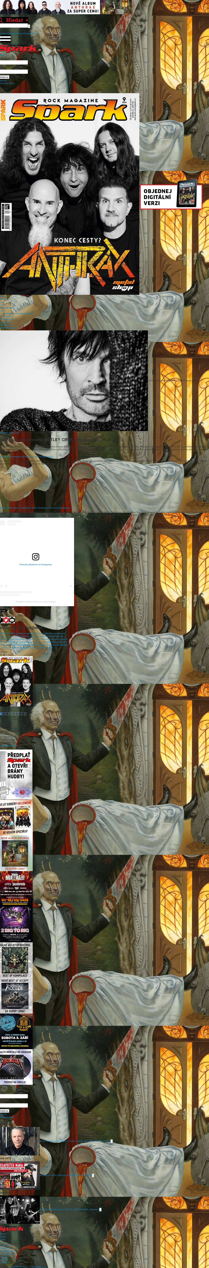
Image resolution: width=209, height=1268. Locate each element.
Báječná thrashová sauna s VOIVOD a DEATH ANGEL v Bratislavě (69, 1209)
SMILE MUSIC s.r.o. (18, 1266)
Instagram (11, 33)
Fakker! (4, 1248)
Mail (32, 33)
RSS (37, 33)
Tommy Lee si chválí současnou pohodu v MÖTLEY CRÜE (27, 647)
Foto (3, 301)
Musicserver (6, 1253)
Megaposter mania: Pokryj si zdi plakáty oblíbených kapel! (66, 1175)
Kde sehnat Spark (9, 327)
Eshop (19, 33)
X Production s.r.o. (38, 1266)
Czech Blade (6, 1250)
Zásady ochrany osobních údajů (18, 313)
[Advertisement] (103, 486)
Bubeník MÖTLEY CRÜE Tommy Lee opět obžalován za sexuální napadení (34, 644)
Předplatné (6, 1245)
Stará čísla (5, 321)
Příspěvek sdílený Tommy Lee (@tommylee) (36, 602)
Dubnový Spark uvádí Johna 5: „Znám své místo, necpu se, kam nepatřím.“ (35, 639)
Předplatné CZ (7, 316)
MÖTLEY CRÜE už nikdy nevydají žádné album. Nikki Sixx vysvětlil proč (33, 633)
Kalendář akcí (7, 307)
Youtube (26, 33)
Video (3, 304)
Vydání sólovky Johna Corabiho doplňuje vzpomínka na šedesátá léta (32, 636)
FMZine (4, 1256)
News (3, 299)
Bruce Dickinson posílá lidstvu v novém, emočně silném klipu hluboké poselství (75, 1140)
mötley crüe (14, 432)
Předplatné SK (7, 319)
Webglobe (5, 1262)
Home (3, 296)
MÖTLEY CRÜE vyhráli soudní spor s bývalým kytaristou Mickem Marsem (34, 641)
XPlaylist (4, 1259)
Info (2, 310)
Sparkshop (5, 324)
